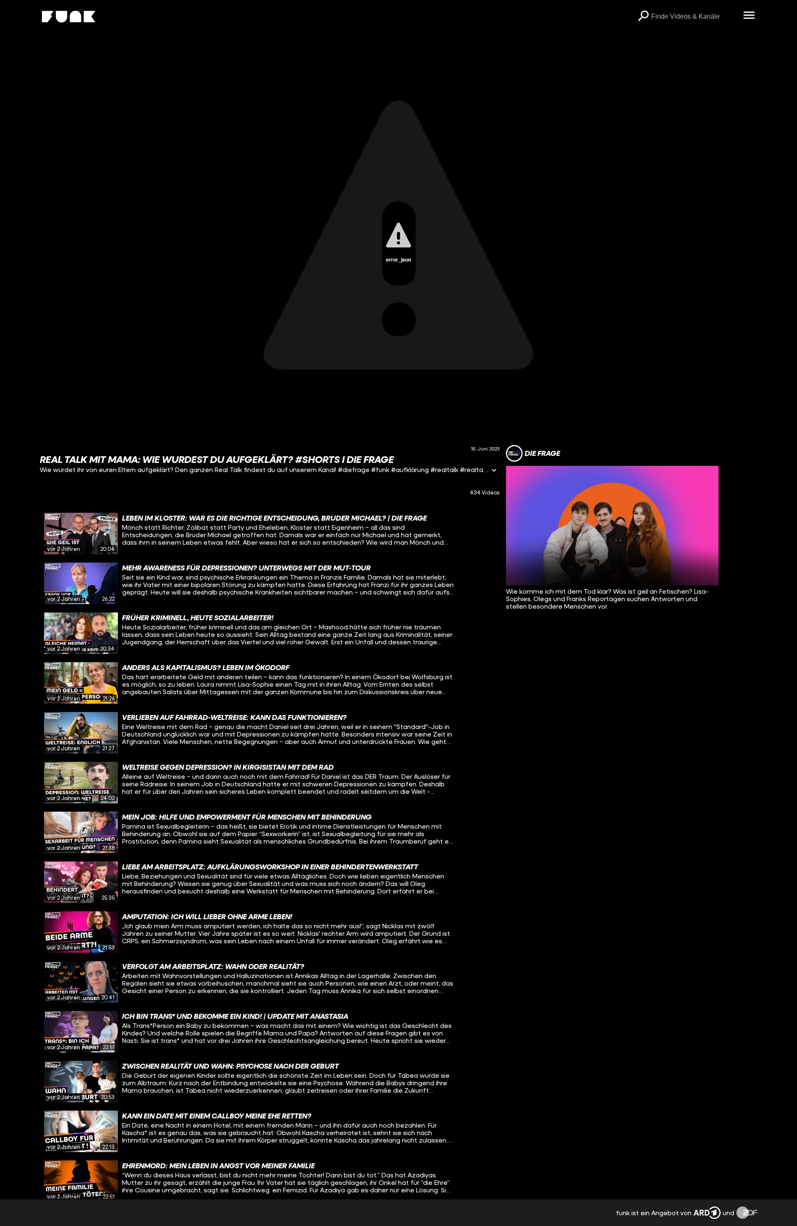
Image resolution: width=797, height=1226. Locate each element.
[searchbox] (694, 16)
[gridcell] (269, 533)
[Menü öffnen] (749, 16)
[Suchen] (643, 16)
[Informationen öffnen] (494, 471)
